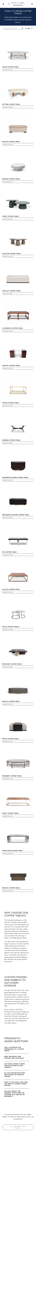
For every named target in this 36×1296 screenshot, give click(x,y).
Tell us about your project (18, 1127)
